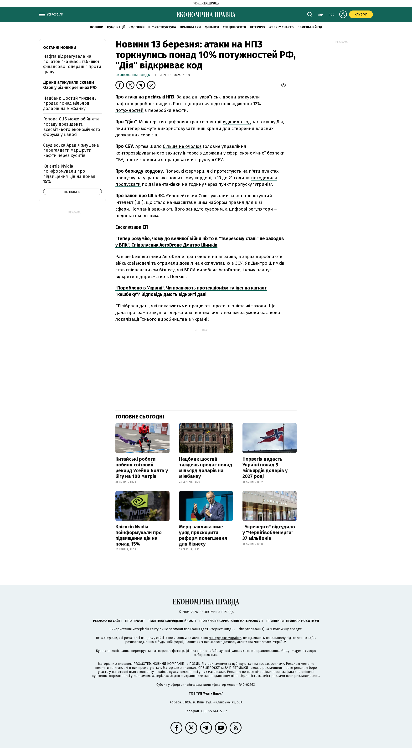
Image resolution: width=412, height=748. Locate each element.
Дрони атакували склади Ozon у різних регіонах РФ (70, 85)
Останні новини (59, 47)
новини (96, 27)
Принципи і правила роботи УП (292, 621)
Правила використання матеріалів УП (231, 621)
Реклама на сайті (107, 621)
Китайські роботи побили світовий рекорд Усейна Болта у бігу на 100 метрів (141, 467)
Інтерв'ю (257, 27)
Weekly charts (281, 27)
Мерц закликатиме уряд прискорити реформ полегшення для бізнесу (203, 535)
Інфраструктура (162, 27)
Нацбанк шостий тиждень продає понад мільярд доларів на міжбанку (205, 467)
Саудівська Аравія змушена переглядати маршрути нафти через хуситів (71, 150)
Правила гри (190, 27)
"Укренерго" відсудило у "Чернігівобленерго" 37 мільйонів (268, 532)
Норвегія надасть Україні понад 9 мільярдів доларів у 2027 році (265, 467)
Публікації (116, 27)
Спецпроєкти (234, 27)
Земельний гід (310, 27)
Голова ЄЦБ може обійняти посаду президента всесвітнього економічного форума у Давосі (71, 126)
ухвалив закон (226, 195)
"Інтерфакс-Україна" (225, 638)
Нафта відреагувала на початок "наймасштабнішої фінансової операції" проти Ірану (72, 64)
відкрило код (237, 121)
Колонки (136, 27)
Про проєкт (135, 621)
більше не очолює (182, 146)
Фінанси (212, 27)
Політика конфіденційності (172, 621)
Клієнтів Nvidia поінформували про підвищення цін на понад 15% (138, 535)
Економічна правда (132, 75)
